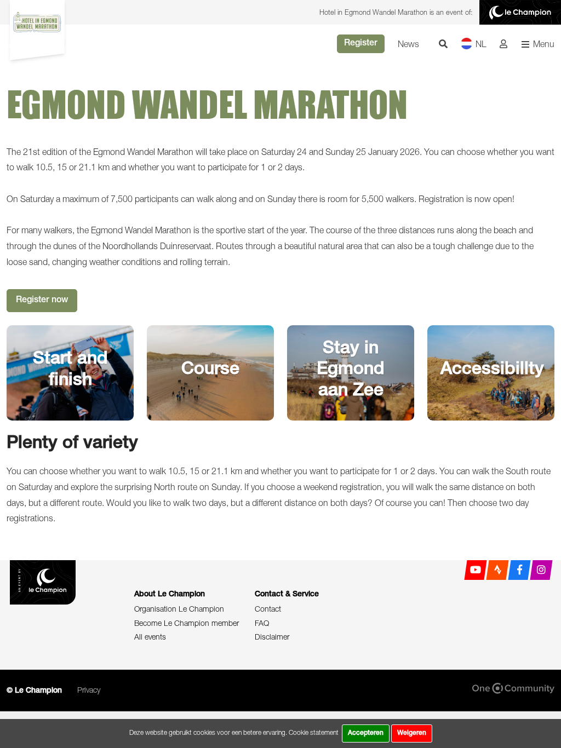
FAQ (262, 623)
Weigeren (411, 733)
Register (360, 43)
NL (481, 44)
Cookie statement (314, 732)
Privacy (88, 689)
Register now (42, 300)
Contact (268, 608)
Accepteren (365, 733)
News (408, 44)
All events (150, 636)
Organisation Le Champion (179, 608)
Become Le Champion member (186, 623)
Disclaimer (272, 636)
